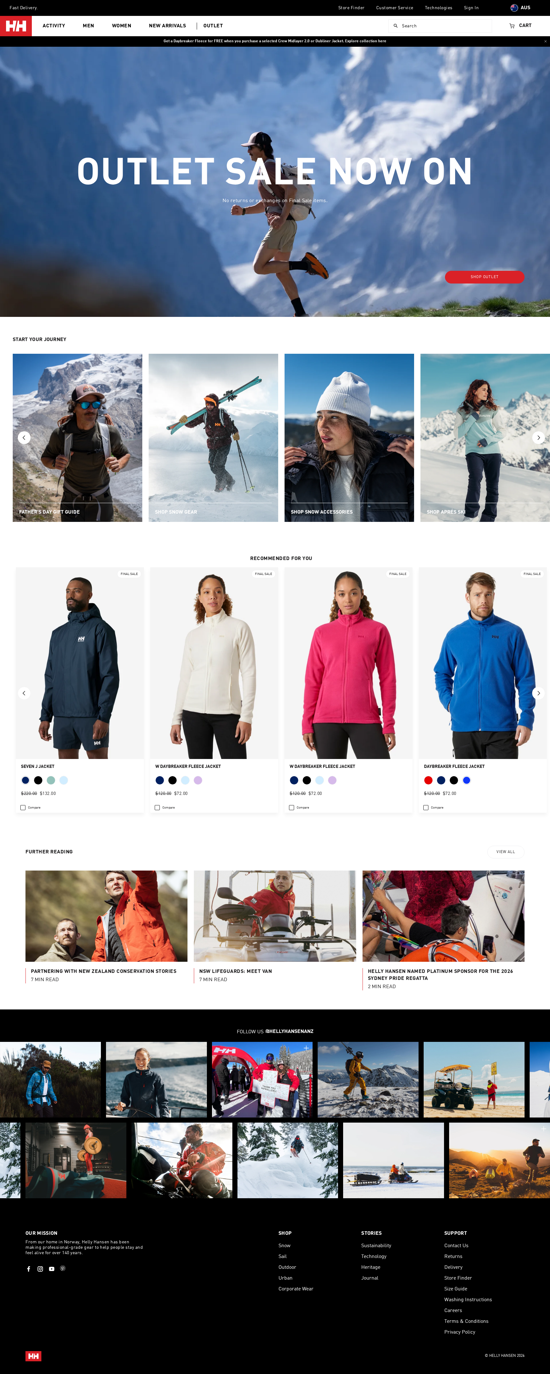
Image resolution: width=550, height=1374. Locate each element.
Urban (286, 1278)
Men (88, 26)
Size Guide (455, 1289)
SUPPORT (455, 1233)
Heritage (370, 1267)
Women (121, 26)
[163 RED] (428, 780)
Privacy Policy (459, 1332)
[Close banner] (545, 41)
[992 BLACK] (38, 780)
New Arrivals (167, 26)
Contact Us (456, 1245)
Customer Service (394, 8)
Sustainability (376, 1245)
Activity (54, 26)
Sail (283, 1256)
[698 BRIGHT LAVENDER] (198, 780)
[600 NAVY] (159, 780)
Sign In (471, 8)
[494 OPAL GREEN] (50, 780)
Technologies (439, 8)
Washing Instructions (468, 1299)
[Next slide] (538, 437)
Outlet (213, 26)
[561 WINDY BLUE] (63, 780)
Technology (373, 1256)
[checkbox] (30, 807)
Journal (369, 1278)
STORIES (371, 1233)
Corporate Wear (296, 1289)
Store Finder (351, 8)
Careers (453, 1310)
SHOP (285, 1233)
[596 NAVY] (25, 780)
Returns (453, 1256)
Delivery (453, 1267)
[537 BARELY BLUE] (185, 780)
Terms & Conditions (466, 1321)
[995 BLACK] (453, 780)
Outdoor (287, 1267)
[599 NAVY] (441, 780)
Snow (285, 1245)
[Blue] (466, 780)
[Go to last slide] (24, 437)
